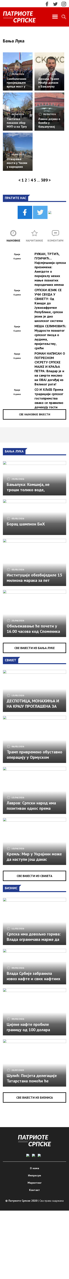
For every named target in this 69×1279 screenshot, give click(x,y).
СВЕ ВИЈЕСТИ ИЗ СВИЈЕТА (34, 876)
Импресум (34, 1175)
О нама (34, 1168)
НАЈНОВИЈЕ (13, 240)
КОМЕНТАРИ (55, 240)
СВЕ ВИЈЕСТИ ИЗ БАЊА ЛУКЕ (34, 648)
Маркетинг (35, 1182)
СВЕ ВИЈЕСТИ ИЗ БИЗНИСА (34, 1097)
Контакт (34, 1190)
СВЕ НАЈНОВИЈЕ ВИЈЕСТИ (34, 414)
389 (44, 180)
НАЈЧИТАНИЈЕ (34, 240)
